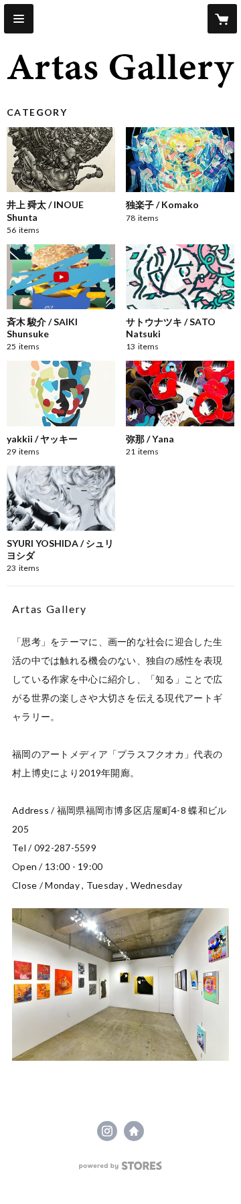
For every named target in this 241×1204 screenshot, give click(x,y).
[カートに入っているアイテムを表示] (222, 18)
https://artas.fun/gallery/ (134, 1131)
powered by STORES (120, 1169)
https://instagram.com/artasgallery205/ (107, 1131)
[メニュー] (18, 18)
